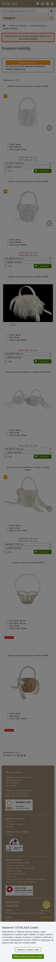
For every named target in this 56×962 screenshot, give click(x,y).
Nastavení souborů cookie (28, 950)
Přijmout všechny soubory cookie (28, 956)
